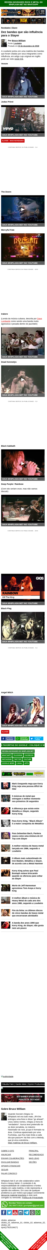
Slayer (14, 28)
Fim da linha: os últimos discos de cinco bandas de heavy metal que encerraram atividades (27, 913)
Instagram (7, 759)
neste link (18, 59)
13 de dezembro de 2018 (28, 46)
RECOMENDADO (36, 1155)
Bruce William (19, 40)
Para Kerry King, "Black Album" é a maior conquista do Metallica (28, 822)
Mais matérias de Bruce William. (22, 1143)
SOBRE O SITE (7, 1151)
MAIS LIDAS (34, 1158)
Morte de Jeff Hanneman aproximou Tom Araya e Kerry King (26, 888)
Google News (8, 763)
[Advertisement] (20, 291)
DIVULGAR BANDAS (10, 1162)
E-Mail (19, 763)
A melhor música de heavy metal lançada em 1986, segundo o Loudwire (28, 848)
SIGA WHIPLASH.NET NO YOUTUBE (20, 97)
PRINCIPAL (34, 1151)
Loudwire (18, 43)
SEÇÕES (33, 1162)
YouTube (27, 759)
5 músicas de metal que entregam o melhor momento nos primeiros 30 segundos (26, 798)
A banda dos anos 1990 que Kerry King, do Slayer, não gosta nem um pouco (28, 925)
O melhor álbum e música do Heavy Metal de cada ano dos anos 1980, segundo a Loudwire (27, 900)
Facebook (29, 755)
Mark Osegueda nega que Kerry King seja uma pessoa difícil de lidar (27, 786)
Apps (26, 763)
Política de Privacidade (32, 1197)
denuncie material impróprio (13, 1195)
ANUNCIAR (6, 1155)
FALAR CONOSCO (9, 1173)
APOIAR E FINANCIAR (10, 1166)
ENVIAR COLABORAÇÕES (12, 1158)
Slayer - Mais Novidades (13, 141)
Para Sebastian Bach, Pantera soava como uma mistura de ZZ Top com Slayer (27, 836)
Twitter (17, 759)
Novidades (5, 28)
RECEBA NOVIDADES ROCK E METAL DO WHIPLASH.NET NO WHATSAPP (23, 3)
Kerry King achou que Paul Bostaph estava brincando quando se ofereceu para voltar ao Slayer (27, 875)
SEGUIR (4, 1170)
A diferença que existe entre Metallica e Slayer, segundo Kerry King (25, 811)
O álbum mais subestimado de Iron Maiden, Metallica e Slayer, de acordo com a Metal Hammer (27, 861)
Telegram (17, 755)
